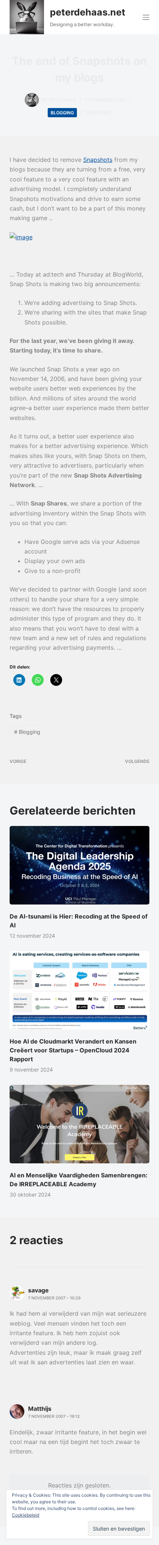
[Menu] (146, 17)
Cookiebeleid (25, 1515)
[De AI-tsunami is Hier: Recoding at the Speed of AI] (79, 865)
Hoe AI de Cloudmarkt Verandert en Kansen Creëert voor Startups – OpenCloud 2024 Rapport (73, 1050)
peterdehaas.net (87, 12)
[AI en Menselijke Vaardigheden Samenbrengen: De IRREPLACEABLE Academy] (79, 1124)
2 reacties (98, 112)
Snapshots (97, 159)
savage (38, 1290)
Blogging (62, 112)
